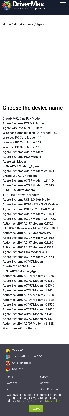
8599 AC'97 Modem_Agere (21, 166)
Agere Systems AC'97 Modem (23, 152)
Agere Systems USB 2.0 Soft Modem (27, 199)
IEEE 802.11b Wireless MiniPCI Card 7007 (30, 228)
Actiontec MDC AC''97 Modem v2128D (28, 276)
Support (44, 376)
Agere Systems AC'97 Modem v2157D (28, 257)
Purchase (11, 389)
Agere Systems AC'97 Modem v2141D (28, 180)
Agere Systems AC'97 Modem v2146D (28, 171)
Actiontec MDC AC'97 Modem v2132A (28, 247)
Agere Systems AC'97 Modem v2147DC (29, 218)
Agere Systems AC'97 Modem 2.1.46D (28, 214)
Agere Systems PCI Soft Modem (24, 123)
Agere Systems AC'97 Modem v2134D (28, 185)
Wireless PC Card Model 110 (22, 147)
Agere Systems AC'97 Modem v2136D (28, 238)
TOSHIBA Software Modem (21, 195)
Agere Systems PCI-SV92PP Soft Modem (30, 209)
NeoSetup (18, 369)
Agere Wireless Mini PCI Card (22, 128)
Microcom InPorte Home (19, 328)
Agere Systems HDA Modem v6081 (26, 252)
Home (9, 376)
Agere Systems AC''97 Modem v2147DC (29, 319)
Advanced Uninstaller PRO (27, 356)
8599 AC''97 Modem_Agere (21, 271)
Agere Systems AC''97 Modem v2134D (28, 285)
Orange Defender (21, 363)
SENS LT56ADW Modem (19, 190)
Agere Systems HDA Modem (22, 156)
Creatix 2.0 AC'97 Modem (20, 176)
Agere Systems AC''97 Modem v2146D (28, 290)
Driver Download (49, 389)
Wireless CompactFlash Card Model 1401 (31, 133)
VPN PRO (17, 350)
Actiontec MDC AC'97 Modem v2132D (28, 223)
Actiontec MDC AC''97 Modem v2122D (28, 295)
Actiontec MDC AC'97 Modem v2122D (28, 233)
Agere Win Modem (15, 161)
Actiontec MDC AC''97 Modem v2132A (28, 300)
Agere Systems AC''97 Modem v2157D (28, 304)
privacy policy (51, 400)
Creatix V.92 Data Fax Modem (22, 118)
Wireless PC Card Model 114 (22, 137)
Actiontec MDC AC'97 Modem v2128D (28, 242)
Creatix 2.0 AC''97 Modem (20, 266)
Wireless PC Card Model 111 (22, 142)
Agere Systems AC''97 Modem (23, 261)
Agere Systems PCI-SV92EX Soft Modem (30, 204)
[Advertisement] (34, 67)
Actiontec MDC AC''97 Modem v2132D (28, 323)
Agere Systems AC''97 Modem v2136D (28, 280)
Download (11, 383)
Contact (44, 383)
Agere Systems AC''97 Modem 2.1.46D (28, 314)
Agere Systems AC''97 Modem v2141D (28, 309)
